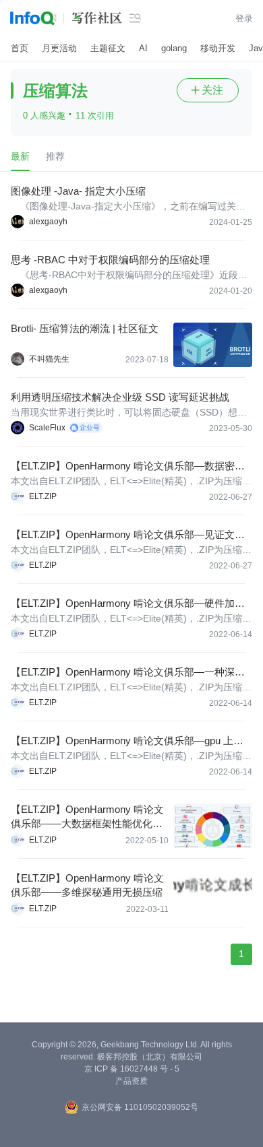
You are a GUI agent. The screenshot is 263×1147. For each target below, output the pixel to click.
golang (174, 48)
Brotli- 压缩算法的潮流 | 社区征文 (84, 328)
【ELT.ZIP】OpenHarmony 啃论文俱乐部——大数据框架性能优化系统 (87, 817)
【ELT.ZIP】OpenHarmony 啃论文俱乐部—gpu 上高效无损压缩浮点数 (127, 741)
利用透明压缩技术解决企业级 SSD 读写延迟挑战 (120, 397)
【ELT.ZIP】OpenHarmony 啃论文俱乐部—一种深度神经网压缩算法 (128, 672)
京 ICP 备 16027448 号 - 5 (131, 1069)
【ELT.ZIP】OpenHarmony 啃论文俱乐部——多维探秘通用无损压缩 (87, 885)
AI (143, 48)
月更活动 (59, 48)
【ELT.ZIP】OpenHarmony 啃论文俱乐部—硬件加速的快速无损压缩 (128, 603)
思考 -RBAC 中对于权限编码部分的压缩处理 (110, 259)
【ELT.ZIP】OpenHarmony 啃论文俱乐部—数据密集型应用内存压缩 (128, 466)
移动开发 (217, 48)
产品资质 (131, 1081)
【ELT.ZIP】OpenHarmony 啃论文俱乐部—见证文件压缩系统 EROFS (128, 535)
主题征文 (107, 48)
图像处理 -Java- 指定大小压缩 (78, 191)
